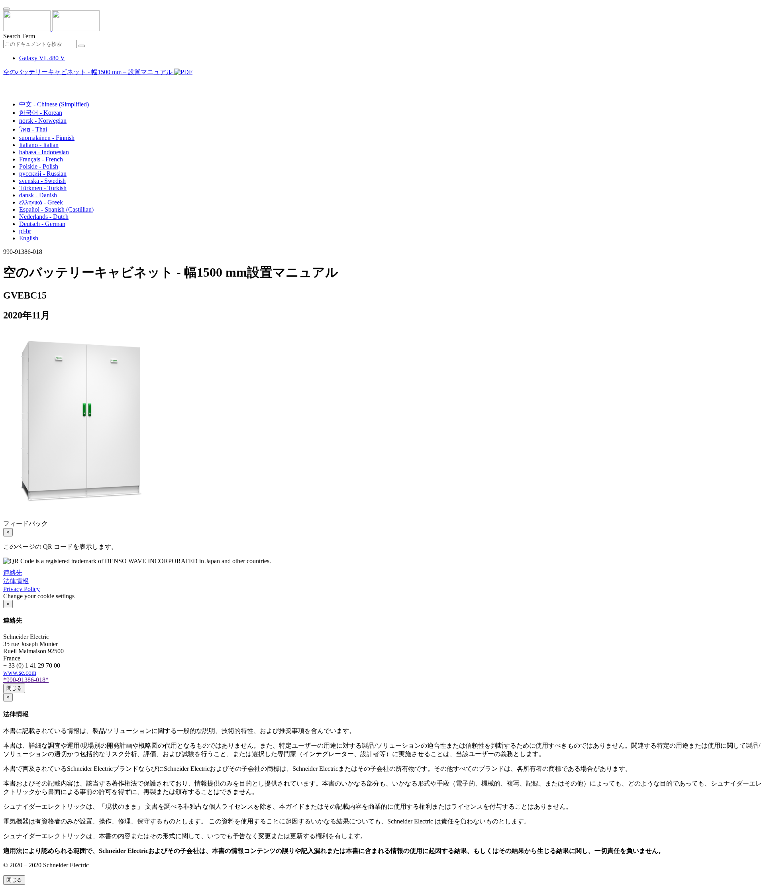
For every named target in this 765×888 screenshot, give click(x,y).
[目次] (6, 82)
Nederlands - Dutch (44, 216)
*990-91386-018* (26, 679)
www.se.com (19, 672)
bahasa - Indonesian (44, 152)
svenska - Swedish (42, 180)
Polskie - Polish (38, 166)
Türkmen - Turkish (43, 188)
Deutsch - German (42, 223)
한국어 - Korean (40, 112)
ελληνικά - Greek (41, 202)
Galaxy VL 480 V (42, 58)
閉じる (14, 688)
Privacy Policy (21, 588)
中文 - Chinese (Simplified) (54, 104)
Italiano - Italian (39, 144)
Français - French (41, 159)
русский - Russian (43, 173)
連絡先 (12, 572)
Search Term (19, 36)
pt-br (25, 231)
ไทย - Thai (33, 129)
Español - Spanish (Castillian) (56, 209)
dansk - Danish (38, 195)
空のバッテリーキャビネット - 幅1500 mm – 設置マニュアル (88, 72)
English (28, 238)
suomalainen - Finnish (47, 137)
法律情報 (16, 581)
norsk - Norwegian (43, 120)
